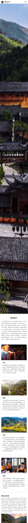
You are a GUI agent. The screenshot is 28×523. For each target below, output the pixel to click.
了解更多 (14, 159)
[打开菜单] (25, 1)
